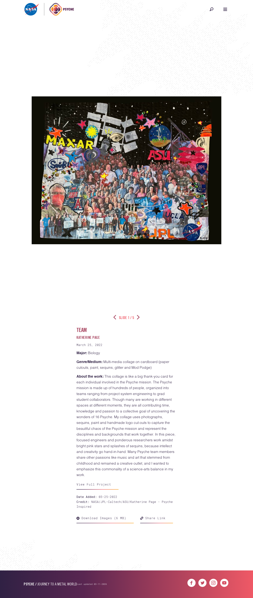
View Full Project (93, 484)
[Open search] (211, 9)
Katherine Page (88, 338)
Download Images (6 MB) (102, 518)
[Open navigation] (225, 9)
